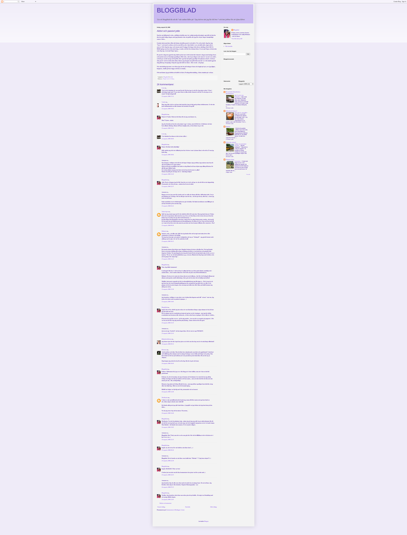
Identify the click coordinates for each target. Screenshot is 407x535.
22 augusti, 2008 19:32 (168, 128)
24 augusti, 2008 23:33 (168, 439)
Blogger (206, 521)
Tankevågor (165, 211)
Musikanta (165, 397)
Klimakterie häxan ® (231, 111)
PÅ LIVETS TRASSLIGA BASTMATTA (233, 93)
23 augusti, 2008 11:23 (168, 259)
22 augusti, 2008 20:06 (168, 155)
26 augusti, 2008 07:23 (168, 487)
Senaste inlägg (161, 507)
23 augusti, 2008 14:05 (168, 301)
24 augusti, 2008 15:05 (168, 427)
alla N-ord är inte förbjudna (239, 96)
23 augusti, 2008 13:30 (168, 289)
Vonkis (163, 102)
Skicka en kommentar (165, 503)
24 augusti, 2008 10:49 (168, 363)
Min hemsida (228, 46)
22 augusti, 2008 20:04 (168, 139)
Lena (163, 88)
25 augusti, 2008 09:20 (168, 450)
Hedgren (164, 231)
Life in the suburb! (231, 142)
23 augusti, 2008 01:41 (168, 206)
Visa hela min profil (236, 39)
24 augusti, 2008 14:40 (168, 413)
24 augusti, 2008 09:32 (168, 344)
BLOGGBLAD (176, 10)
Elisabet (228, 126)
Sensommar (238, 161)
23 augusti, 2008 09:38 (168, 225)
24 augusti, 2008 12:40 (168, 392)
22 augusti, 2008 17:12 (168, 96)
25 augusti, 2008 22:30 (168, 461)
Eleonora (164, 350)
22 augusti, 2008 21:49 (168, 174)
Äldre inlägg (213, 507)
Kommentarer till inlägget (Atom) (175, 510)
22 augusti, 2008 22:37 (168, 186)
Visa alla (248, 174)
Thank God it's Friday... (169, 79)
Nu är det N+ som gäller (241, 112)
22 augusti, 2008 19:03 (168, 109)
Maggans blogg (230, 159)
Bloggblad (164, 114)
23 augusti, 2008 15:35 (168, 323)
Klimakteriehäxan (166, 339)
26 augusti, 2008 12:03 (168, 499)
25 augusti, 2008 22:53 (168, 475)
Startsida (187, 507)
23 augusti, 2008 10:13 (168, 241)
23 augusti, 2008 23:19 (168, 333)
